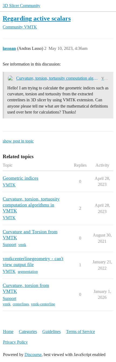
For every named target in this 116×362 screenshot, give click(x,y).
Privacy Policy (15, 342)
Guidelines (51, 331)
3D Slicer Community (21, 5)
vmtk (22, 245)
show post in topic (18, 141)
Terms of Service (80, 331)
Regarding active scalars (37, 18)
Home (8, 331)
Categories (28, 331)
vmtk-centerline (43, 304)
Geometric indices (20, 178)
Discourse (33, 354)
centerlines (21, 304)
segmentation (28, 272)
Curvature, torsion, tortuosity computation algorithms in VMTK (57, 78)
